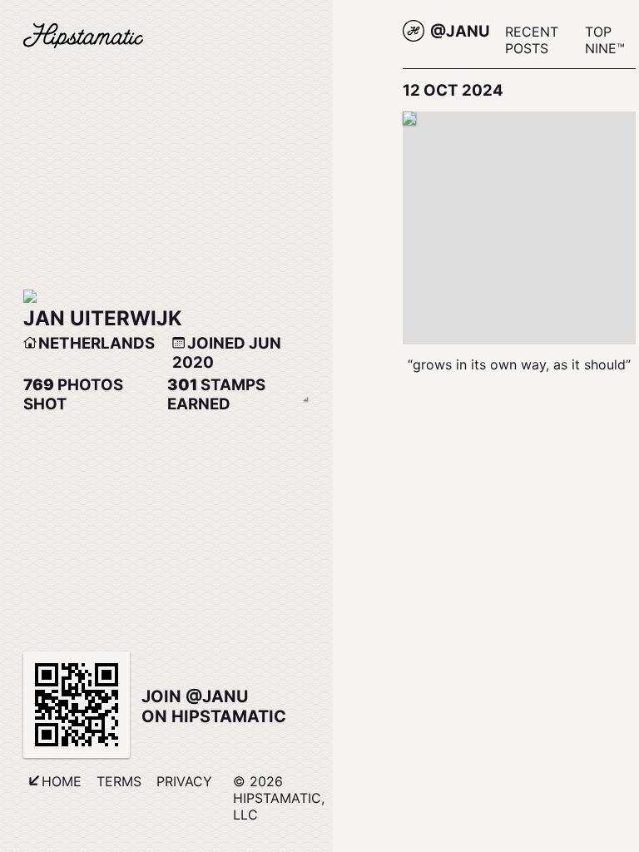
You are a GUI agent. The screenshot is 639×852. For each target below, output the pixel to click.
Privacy (184, 781)
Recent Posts (531, 40)
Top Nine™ (605, 40)
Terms (119, 781)
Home (62, 781)
